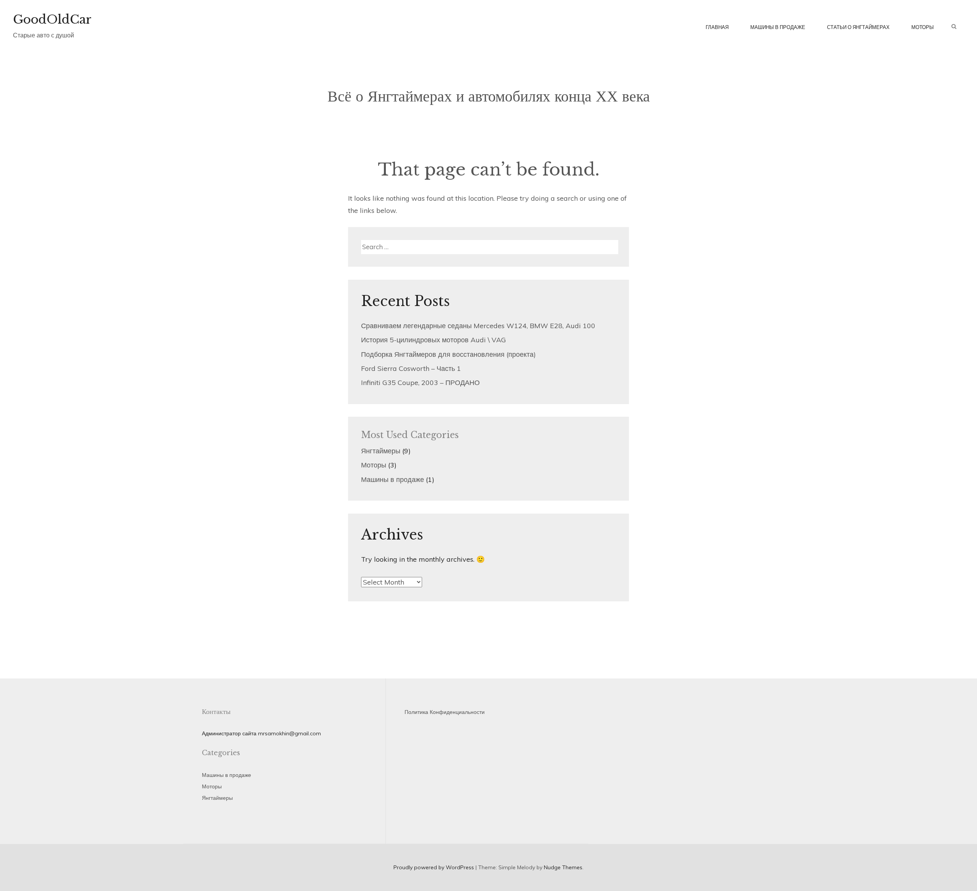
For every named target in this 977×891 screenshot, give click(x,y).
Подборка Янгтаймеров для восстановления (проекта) (448, 354)
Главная (717, 27)
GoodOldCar (52, 19)
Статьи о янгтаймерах (858, 27)
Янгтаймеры (380, 450)
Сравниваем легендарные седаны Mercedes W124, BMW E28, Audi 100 (478, 325)
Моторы (922, 27)
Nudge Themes (563, 867)
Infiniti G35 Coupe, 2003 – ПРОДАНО (420, 382)
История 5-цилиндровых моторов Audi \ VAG (433, 339)
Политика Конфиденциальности (445, 712)
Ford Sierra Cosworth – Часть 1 (411, 368)
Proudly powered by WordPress (433, 867)
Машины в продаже (777, 27)
